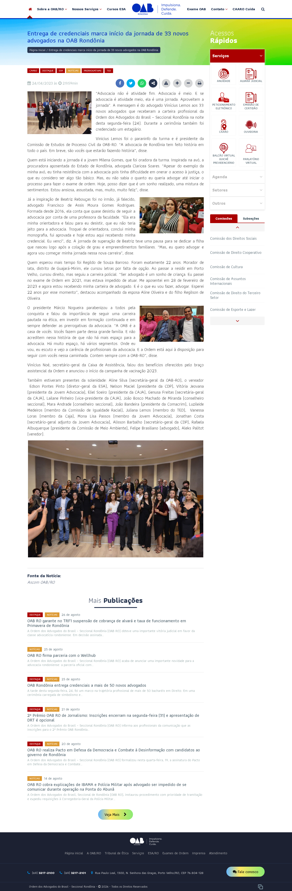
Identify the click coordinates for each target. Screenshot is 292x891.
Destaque (47, 71)
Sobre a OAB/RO (50, 9)
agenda (219, 176)
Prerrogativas (92, 71)
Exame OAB (196, 9)
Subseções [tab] (251, 218)
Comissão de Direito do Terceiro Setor (235, 280)
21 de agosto (71, 709)
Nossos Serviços (85, 9)
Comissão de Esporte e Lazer (233, 295)
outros (219, 203)
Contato (217, 9)
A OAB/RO (94, 853)
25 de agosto (53, 649)
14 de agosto (53, 778)
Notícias (73, 71)
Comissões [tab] (223, 218)
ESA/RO (153, 853)
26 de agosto (71, 614)
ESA (61, 71)
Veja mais (113, 814)
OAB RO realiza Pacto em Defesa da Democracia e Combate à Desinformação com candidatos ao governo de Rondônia (113, 752)
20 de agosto (71, 743)
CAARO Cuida (244, 9)
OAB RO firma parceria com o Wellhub (61, 655)
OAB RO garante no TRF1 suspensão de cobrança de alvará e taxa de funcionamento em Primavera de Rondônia (106, 623)
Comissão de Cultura (226, 252)
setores (220, 190)
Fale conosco (247, 872)
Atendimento (218, 853)
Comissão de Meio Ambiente (232, 309)
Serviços (138, 853)
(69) (43, 872)
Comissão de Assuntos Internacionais (228, 266)
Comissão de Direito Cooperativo (235, 238)
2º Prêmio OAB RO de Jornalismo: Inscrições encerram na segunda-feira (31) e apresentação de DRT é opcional (113, 717)
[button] (237, 227)
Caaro (33, 71)
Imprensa (198, 853)
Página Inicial (37, 49)
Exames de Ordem (175, 853)
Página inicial (74, 853)
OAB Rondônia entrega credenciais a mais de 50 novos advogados (86, 685)
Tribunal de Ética (116, 853)
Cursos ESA (116, 9)
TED (109, 71)
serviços (220, 55)
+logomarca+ (156, 9)
